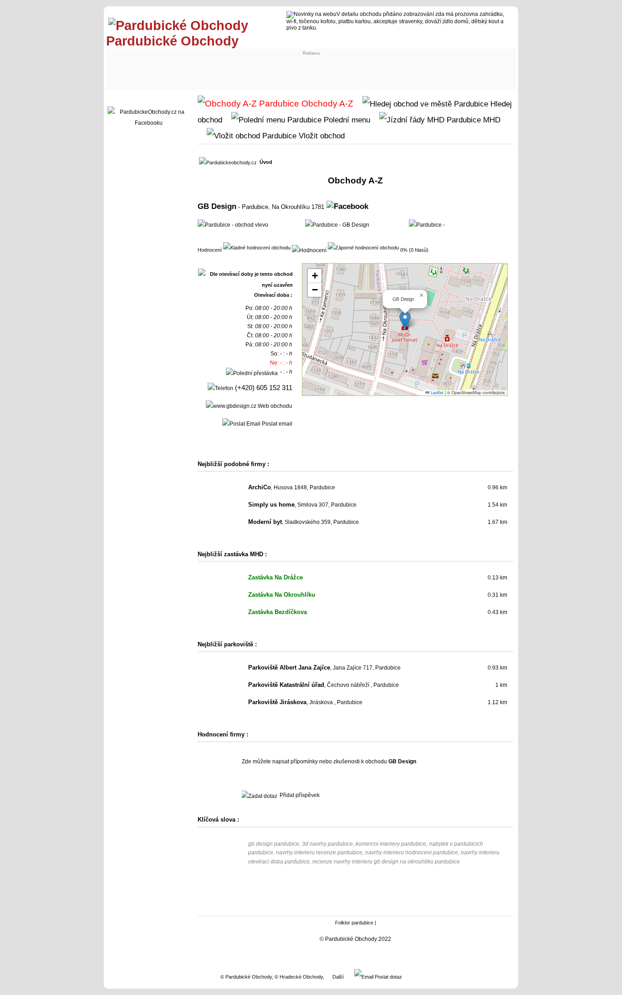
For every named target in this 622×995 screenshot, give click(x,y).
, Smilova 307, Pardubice (302, 505)
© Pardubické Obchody (246, 977)
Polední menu (345, 119)
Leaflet (436, 393)
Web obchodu (274, 406)
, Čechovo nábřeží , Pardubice (323, 685)
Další (338, 977)
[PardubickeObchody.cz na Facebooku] (148, 123)
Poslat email (276, 424)
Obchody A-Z (326, 103)
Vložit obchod (320, 135)
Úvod (266, 162)
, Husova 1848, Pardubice (291, 487)
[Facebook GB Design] (347, 206)
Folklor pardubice (354, 922)
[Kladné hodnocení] (257, 247)
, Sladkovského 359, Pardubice (303, 522)
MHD (490, 119)
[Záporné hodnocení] (363, 247)
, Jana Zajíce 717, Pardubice (324, 668)
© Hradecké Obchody (299, 977)
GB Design (217, 206)
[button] (405, 320)
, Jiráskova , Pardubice (305, 702)
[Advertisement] (184, 67)
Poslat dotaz (387, 977)
